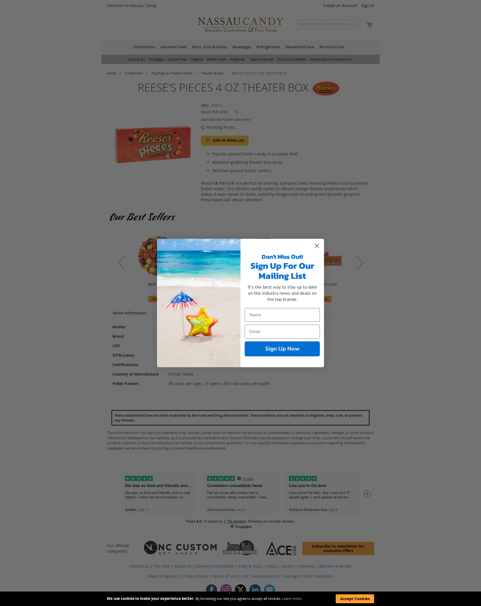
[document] (240, 598)
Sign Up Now (282, 348)
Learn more (291, 598)
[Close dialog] (317, 246)
